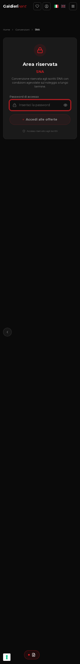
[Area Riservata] (46, 6)
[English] (63, 6)
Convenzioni (22, 29)
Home (6, 29)
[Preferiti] (37, 6)
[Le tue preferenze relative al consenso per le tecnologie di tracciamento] (6, 657)
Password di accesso (24, 96)
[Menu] (73, 6)
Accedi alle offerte (41, 119)
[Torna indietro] (7, 332)
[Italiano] (56, 6)
